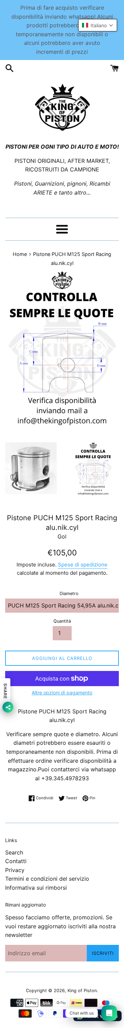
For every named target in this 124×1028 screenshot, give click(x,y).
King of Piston (82, 990)
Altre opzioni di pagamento (62, 692)
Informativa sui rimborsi (36, 887)
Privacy (14, 870)
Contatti (16, 861)
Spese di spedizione (82, 564)
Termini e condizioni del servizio (47, 878)
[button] (98, 25)
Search (14, 852)
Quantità (62, 621)
